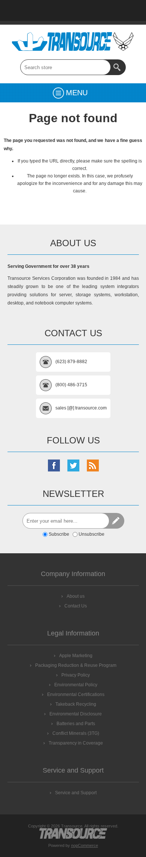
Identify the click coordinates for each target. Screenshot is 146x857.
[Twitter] (73, 465)
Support (54, 10)
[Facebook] (54, 465)
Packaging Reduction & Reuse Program (75, 665)
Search (117, 67)
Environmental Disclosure (75, 714)
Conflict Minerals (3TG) (75, 733)
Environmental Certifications (75, 694)
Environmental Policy (75, 684)
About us (76, 596)
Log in (131, 10)
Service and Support (76, 792)
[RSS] (93, 465)
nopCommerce (84, 845)
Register (112, 10)
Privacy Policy (75, 675)
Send (116, 520)
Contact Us (73, 10)
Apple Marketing (75, 655)
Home (15, 10)
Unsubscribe (91, 534)
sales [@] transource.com (81, 408)
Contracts (92, 10)
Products (34, 10)
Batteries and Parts (76, 723)
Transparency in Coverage (76, 743)
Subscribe (59, 534)
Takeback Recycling (75, 704)
